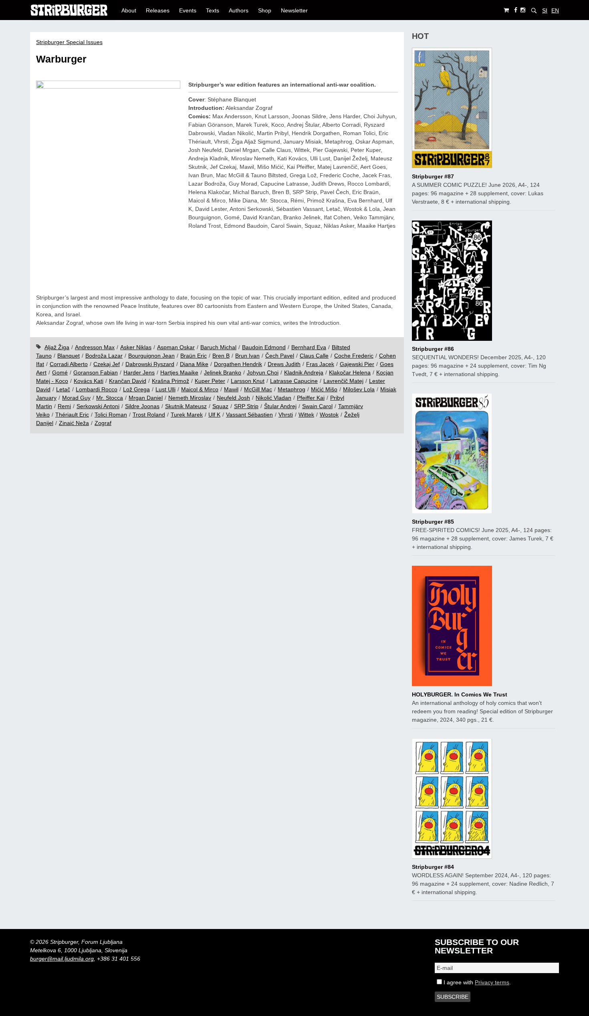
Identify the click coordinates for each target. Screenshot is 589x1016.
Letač (63, 389)
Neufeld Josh (233, 398)
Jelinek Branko (222, 372)
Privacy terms (492, 982)
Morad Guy (76, 398)
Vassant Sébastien (249, 414)
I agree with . (476, 982)
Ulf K (214, 414)
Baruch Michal (218, 347)
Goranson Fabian (95, 372)
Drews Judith (284, 364)
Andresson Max (95, 347)
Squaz (220, 406)
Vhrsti (285, 414)
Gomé (60, 372)
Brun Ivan (247, 355)
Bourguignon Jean (151, 355)
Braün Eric (193, 355)
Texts (212, 10)
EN (555, 10)
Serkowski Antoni (98, 406)
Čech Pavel (279, 355)
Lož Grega (136, 389)
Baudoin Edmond (264, 347)
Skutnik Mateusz (186, 406)
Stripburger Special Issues (69, 42)
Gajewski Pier (357, 364)
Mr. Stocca (109, 398)
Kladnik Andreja (303, 372)
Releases (157, 10)
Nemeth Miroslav (189, 398)
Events (187, 10)
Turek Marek (187, 414)
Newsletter (294, 10)
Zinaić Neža (74, 423)
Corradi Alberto (69, 364)
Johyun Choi (262, 372)
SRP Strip (246, 406)
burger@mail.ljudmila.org (62, 958)
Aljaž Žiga (56, 347)
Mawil (231, 389)
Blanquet (68, 355)
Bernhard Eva (308, 347)
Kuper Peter (210, 381)
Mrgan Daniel (146, 398)
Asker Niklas (135, 347)
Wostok (329, 414)
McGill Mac (258, 389)
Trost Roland (149, 414)
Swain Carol (317, 406)
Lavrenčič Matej (343, 381)
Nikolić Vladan (273, 398)
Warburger (61, 59)
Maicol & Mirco (199, 389)
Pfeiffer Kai (311, 398)
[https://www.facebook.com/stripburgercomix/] (515, 10)
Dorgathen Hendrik (238, 364)
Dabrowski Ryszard (149, 364)
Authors (238, 10)
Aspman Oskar (176, 347)
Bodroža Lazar (104, 355)
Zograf (103, 423)
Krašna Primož (170, 381)
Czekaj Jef (106, 364)
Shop (264, 10)
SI (544, 10)
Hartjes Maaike (179, 372)
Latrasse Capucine (294, 381)
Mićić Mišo (324, 389)
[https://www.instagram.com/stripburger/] (522, 10)
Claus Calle (314, 355)
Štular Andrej (280, 406)
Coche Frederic (353, 355)
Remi (64, 406)
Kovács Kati (88, 381)
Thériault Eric (72, 414)
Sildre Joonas (142, 406)
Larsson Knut (247, 381)
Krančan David (127, 381)
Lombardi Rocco (96, 389)
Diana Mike (194, 364)
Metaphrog (291, 389)
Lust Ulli (165, 389)
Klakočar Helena (350, 372)
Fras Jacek (320, 364)
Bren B (221, 355)
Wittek (306, 414)
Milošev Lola (359, 389)
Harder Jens (139, 372)
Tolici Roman (111, 414)
